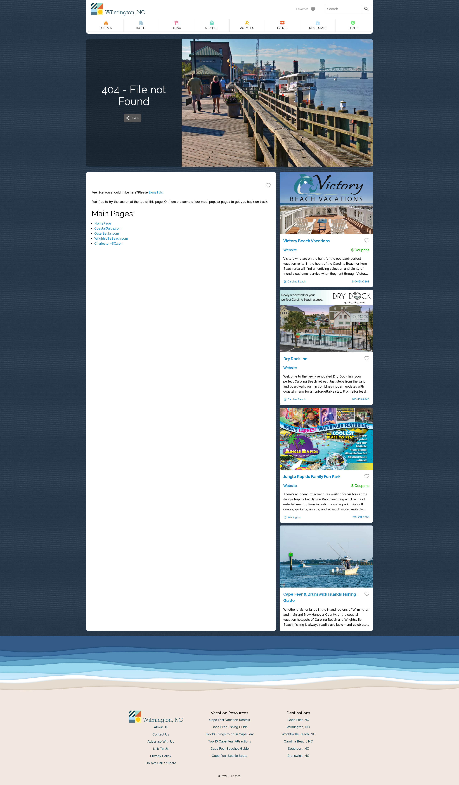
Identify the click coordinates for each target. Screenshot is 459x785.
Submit (229, 448)
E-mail (194, 428)
